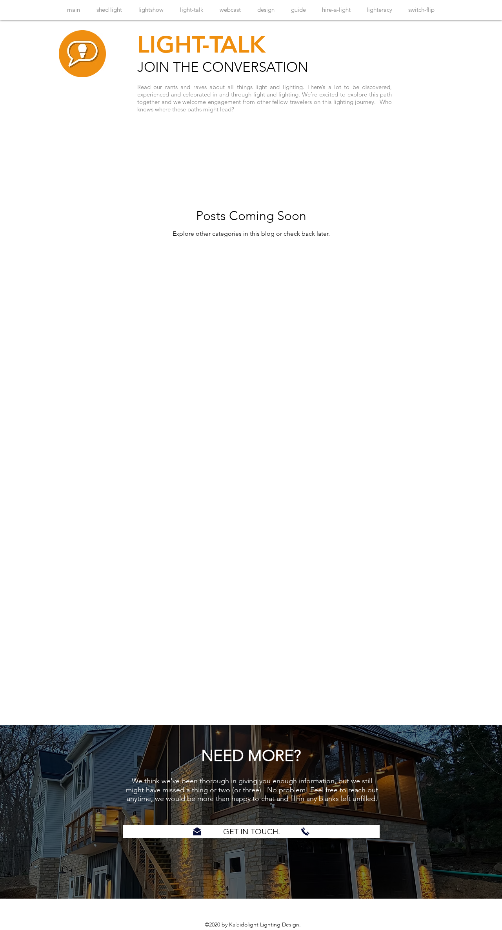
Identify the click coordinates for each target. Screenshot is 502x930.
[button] (251, 831)
